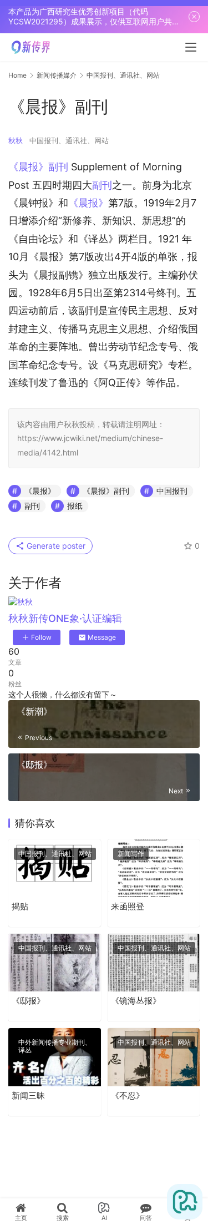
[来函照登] (154, 868)
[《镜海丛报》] (154, 962)
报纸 (75, 505)
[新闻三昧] (54, 1057)
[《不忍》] (154, 1057)
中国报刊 (171, 490)
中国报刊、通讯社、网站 (69, 140)
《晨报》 (88, 203)
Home (17, 75)
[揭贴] (54, 868)
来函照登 (128, 906)
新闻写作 (131, 853)
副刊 (102, 185)
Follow (41, 637)
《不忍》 (127, 1095)
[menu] (190, 47)
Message (102, 637)
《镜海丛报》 (136, 1000)
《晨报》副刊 (38, 167)
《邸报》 (28, 1000)
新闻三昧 (28, 1095)
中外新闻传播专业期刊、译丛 (55, 1046)
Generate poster (54, 545)
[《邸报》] (54, 962)
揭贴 (20, 906)
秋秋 (15, 140)
